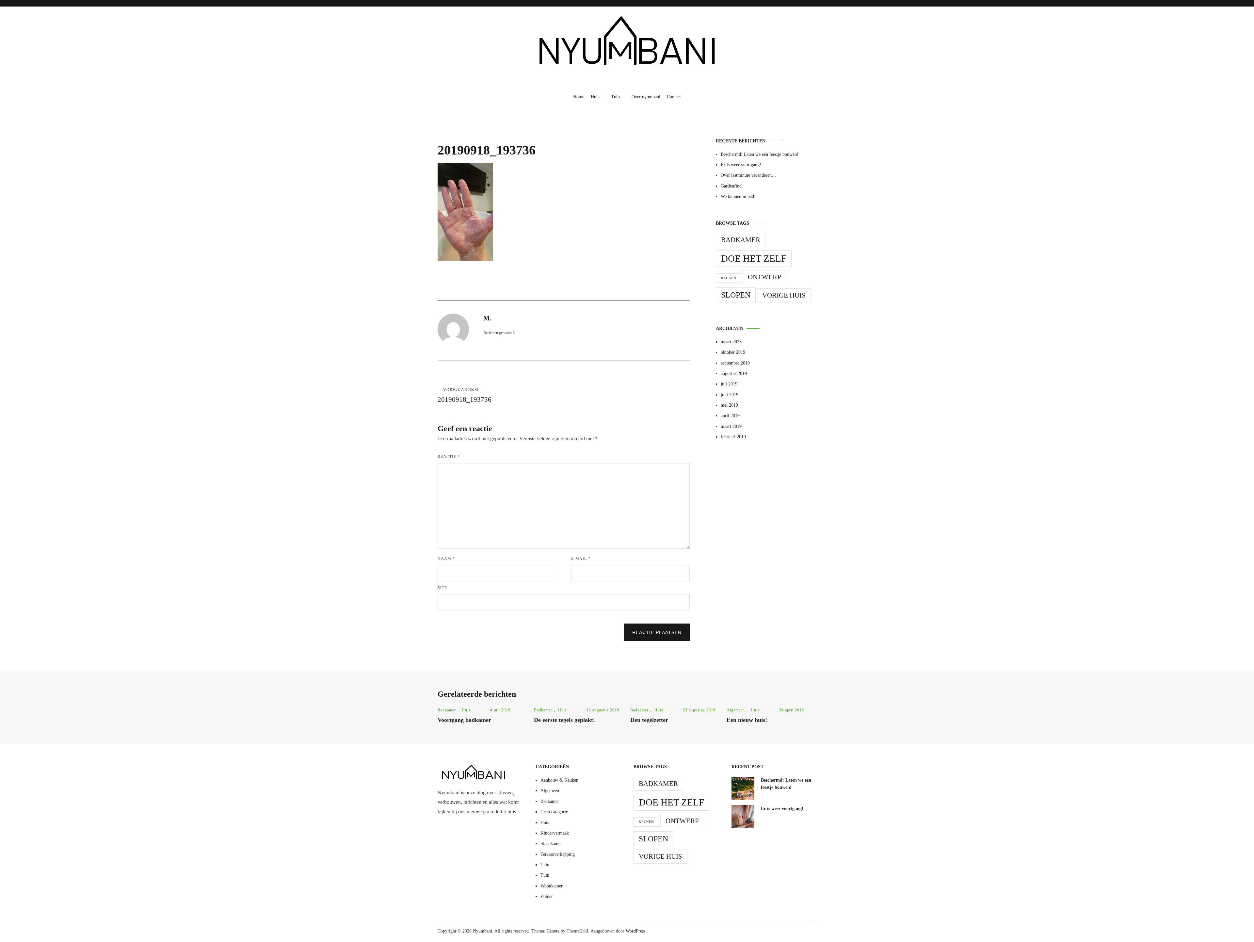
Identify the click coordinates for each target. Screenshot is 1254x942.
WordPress (635, 931)
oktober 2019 (733, 352)
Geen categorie (554, 811)
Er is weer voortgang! (741, 164)
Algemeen (736, 710)
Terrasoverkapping (557, 854)
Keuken (728, 278)
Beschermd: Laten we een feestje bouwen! (759, 154)
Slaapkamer (551, 843)
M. (487, 318)
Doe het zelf (753, 258)
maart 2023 (731, 341)
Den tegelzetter (649, 720)
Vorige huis (784, 295)
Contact (674, 96)
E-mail (580, 558)
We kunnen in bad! (738, 196)
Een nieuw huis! (747, 720)
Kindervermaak (554, 833)
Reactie (449, 456)
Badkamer (740, 240)
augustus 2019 (734, 373)
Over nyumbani (646, 96)
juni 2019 (729, 394)
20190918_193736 (464, 395)
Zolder (546, 896)
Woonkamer (551, 886)
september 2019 (735, 363)
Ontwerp (764, 277)
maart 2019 (731, 426)
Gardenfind (731, 186)
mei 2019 (729, 405)
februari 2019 (733, 436)
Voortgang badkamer (464, 720)
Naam (446, 558)
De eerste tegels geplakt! (564, 720)
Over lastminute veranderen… (748, 175)
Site (442, 588)
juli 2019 (729, 384)
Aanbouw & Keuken (559, 780)
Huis (595, 96)
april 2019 (730, 415)
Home (578, 96)
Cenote (553, 931)
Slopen (735, 294)
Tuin (615, 96)
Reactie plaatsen (657, 632)
